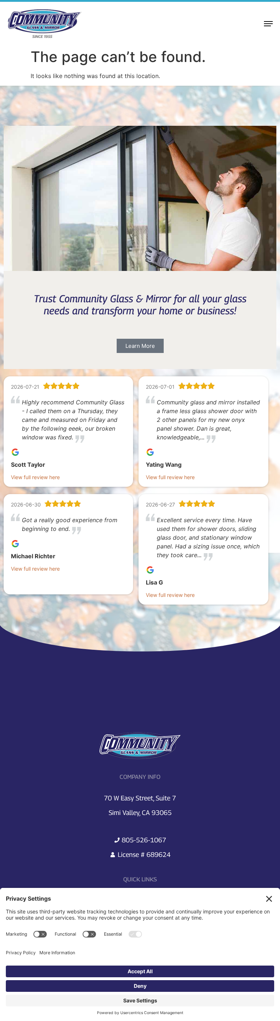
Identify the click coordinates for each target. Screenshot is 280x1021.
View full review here (35, 477)
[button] (140, 346)
